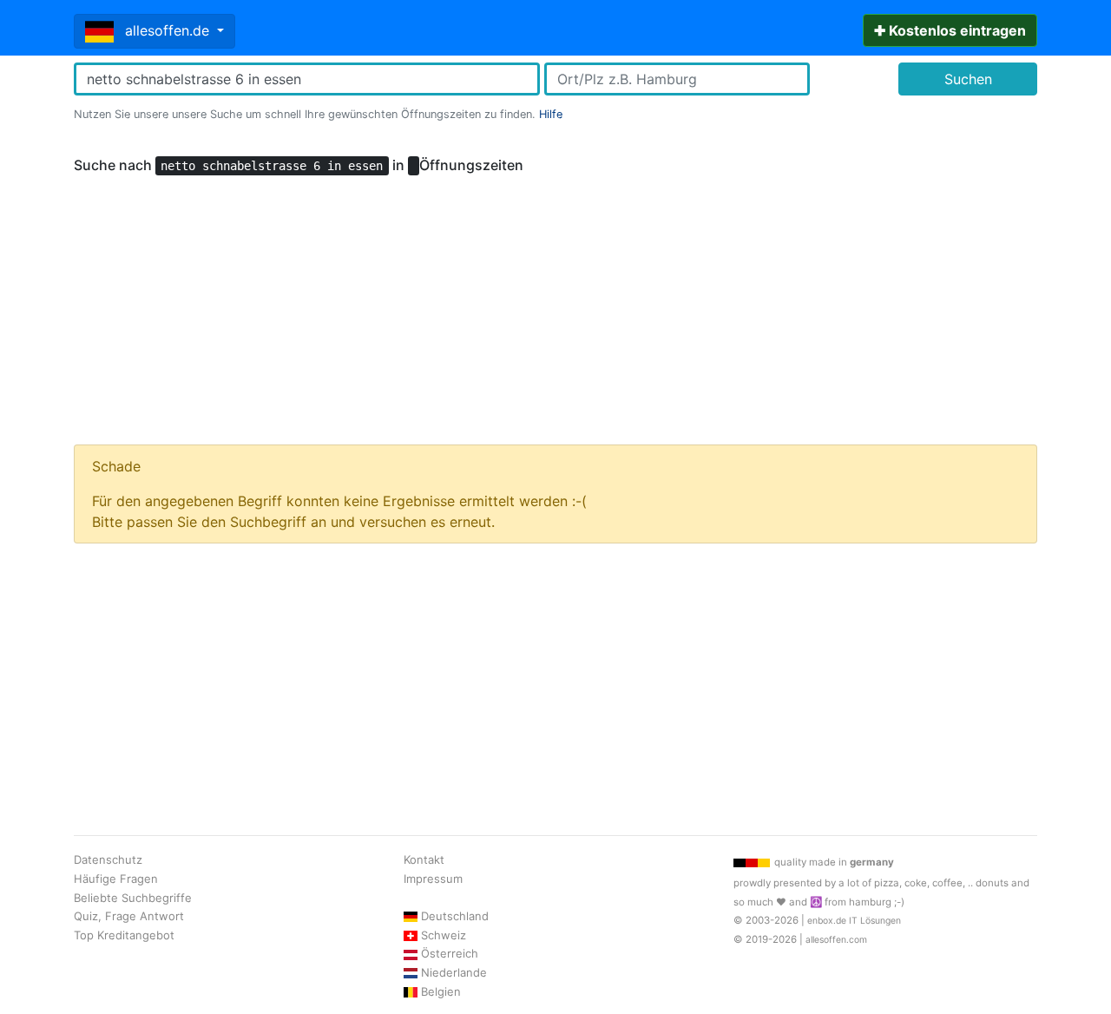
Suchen (968, 79)
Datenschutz (108, 859)
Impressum (433, 879)
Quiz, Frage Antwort (129, 916)
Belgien (441, 991)
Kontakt (424, 859)
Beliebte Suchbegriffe (133, 898)
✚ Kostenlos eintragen (950, 30)
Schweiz (443, 935)
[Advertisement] (555, 302)
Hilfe (550, 114)
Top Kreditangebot (124, 935)
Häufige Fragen (116, 879)
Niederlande (454, 972)
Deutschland (455, 916)
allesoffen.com (836, 939)
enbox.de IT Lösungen (854, 920)
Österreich (449, 953)
